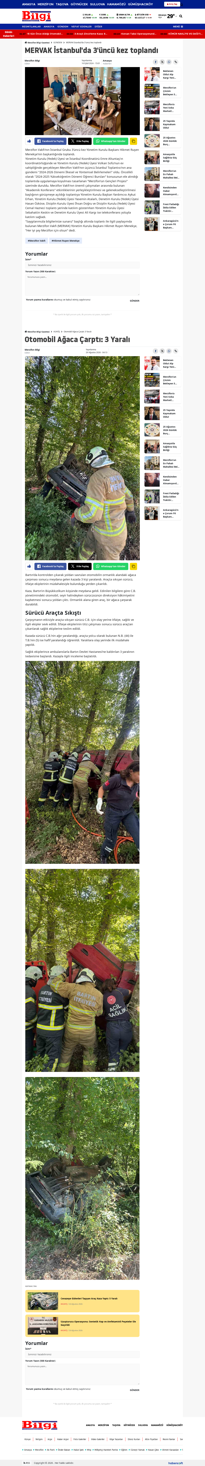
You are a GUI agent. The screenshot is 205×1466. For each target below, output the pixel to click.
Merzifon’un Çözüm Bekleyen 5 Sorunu (169, 91)
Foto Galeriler (80, 1439)
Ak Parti (50, 1449)
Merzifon (38, 1449)
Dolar (87, 15)
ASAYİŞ (56, 331)
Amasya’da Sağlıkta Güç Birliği (170, 157)
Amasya (107, 60)
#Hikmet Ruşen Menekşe (65, 240)
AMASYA (28, 4)
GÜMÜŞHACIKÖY (140, 4)
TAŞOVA (62, 4)
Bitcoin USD (143, 15)
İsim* (28, 259)
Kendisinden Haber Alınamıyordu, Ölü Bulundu (171, 191)
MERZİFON (45, 4)
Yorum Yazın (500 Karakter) (40, 271)
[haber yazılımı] (175, 1463)
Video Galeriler (98, 1439)
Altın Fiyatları (151, 1439)
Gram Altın (124, 15)
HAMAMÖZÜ (116, 4)
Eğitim (123, 1449)
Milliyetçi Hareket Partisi (105, 1449)
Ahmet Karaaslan (169, 1449)
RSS (27, 1462)
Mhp (88, 1449)
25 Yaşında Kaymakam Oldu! (169, 124)
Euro (103, 15)
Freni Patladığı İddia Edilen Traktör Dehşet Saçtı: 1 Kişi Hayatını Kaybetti (171, 208)
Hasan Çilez (152, 1449)
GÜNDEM (62, 26)
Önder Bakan (63, 1449)
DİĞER (98, 26)
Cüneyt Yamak (137, 1449)
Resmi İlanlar (169, 1439)
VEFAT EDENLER (81, 26)
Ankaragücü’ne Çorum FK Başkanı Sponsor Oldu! (171, 224)
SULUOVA (97, 4)
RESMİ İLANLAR (31, 26)
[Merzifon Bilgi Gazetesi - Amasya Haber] (39, 1425)
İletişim (39, 1439)
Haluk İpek (77, 1449)
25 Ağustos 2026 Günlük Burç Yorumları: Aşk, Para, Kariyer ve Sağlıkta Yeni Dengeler (170, 141)
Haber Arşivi (63, 1439)
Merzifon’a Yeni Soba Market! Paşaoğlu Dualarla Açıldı (171, 108)
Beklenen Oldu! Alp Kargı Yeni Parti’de (168, 74)
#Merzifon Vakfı (36, 240)
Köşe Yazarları (116, 1439)
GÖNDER (134, 300)
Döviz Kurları (134, 1439)
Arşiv (50, 1439)
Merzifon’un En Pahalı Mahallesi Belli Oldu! (171, 174)
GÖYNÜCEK (79, 4)
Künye (28, 1439)
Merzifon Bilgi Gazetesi (38, 42)
